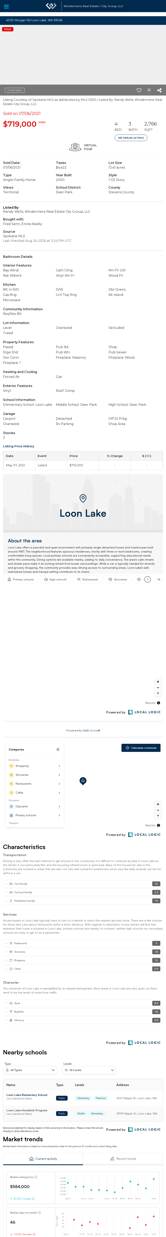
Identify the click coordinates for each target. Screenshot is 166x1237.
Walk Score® (91, 730)
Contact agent (14, 90)
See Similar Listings (131, 137)
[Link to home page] (51, 8)
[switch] (139, 90)
